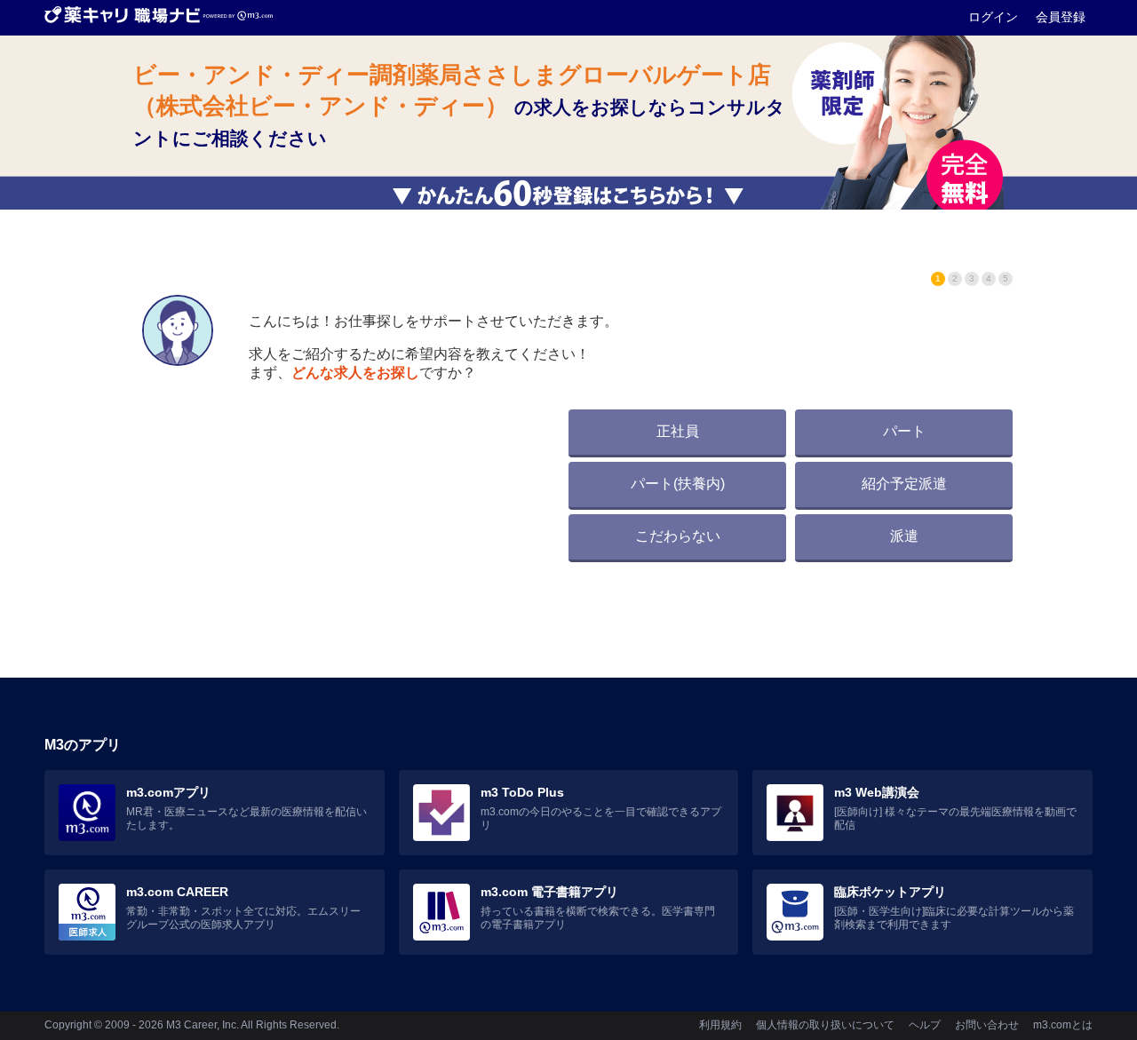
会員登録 (1060, 17)
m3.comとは (1063, 1025)
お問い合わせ (987, 1025)
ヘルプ (925, 1025)
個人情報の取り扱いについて (825, 1025)
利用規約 (720, 1025)
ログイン (995, 17)
